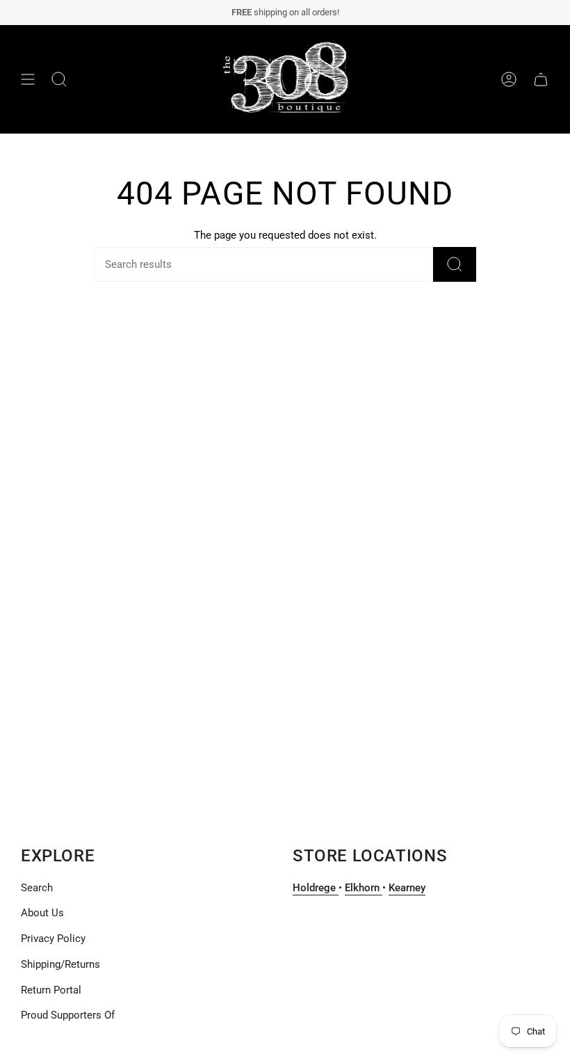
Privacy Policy (53, 938)
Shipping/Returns (60, 964)
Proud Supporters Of (68, 1015)
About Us (42, 913)
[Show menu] (28, 79)
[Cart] (541, 79)
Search (37, 887)
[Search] (454, 264)
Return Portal (51, 990)
